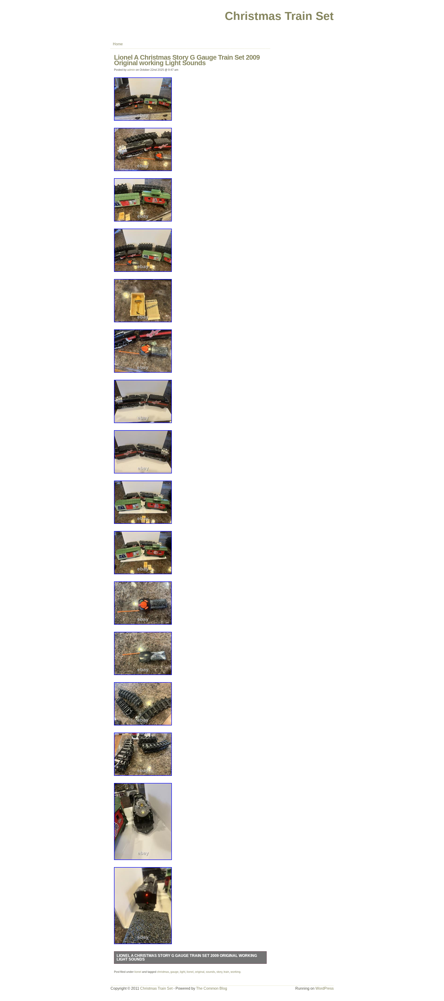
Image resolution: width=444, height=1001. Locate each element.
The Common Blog (211, 988)
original (199, 971)
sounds (210, 971)
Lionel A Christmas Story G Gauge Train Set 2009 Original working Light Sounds (187, 957)
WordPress (324, 988)
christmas (163, 971)
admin (131, 69)
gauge (174, 971)
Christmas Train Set (279, 15)
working (235, 971)
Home (118, 44)
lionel (137, 971)
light (182, 971)
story (219, 971)
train (226, 971)
